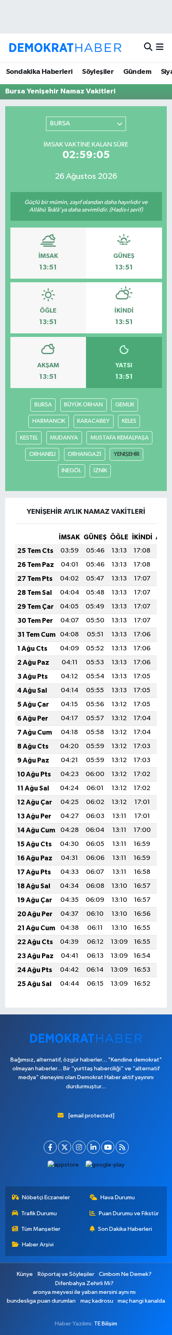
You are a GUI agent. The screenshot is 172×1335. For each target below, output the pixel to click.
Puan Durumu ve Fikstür (129, 1213)
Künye (25, 1274)
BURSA (43, 405)
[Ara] (148, 47)
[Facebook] (50, 1147)
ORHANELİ (42, 454)
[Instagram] (79, 1147)
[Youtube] (107, 1147)
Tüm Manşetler (40, 1229)
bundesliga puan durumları (41, 1301)
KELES (129, 421)
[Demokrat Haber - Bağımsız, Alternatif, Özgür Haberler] (65, 47)
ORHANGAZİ (84, 454)
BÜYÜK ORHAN (83, 405)
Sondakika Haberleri (39, 71)
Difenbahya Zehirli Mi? (84, 1283)
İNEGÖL (71, 470)
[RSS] (122, 1147)
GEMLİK (124, 405)
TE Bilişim (105, 1324)
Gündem (137, 71)
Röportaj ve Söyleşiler (66, 1274)
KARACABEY (93, 421)
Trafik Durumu (39, 1213)
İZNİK (100, 470)
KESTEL (29, 438)
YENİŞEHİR (127, 454)
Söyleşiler (98, 71)
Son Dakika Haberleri (125, 1229)
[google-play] (105, 1167)
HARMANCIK (48, 421)
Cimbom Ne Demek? (125, 1274)
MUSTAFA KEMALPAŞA (119, 438)
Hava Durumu (117, 1197)
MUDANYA (64, 438)
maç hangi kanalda (141, 1301)
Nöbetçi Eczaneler (46, 1197)
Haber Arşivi (38, 1245)
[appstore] (63, 1167)
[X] (64, 1147)
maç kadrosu (96, 1301)
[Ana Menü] (160, 47)
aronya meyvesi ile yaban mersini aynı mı (84, 1292)
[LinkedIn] (93, 1147)
